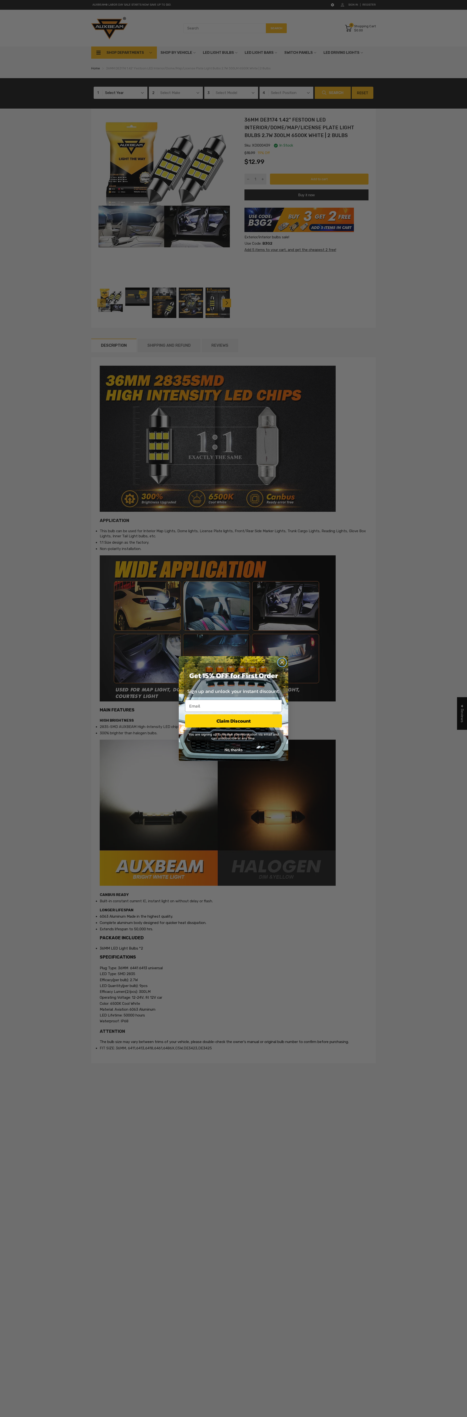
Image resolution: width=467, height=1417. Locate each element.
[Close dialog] (282, 662)
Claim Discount (233, 721)
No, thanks (233, 750)
